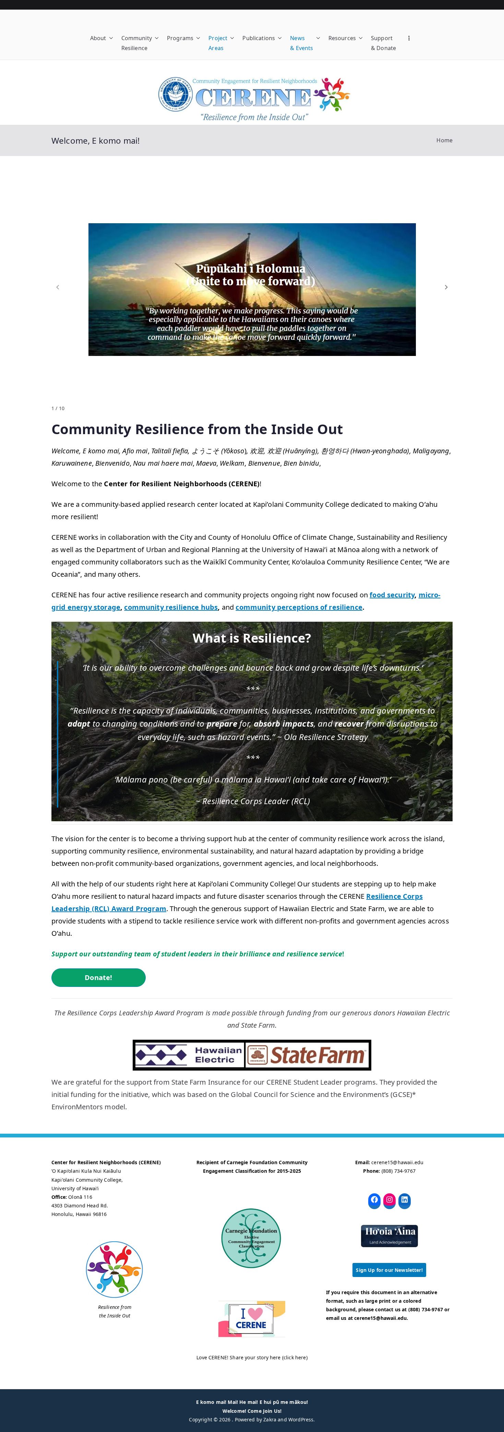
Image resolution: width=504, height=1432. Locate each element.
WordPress (300, 1419)
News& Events (301, 43)
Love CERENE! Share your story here (238, 1357)
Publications (258, 38)
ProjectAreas (217, 43)
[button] (109, 38)
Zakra (269, 1419)
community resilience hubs (171, 607)
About (98, 38)
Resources (342, 38)
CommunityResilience (136, 43)
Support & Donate (383, 43)
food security (392, 594)
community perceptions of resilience (299, 607)
